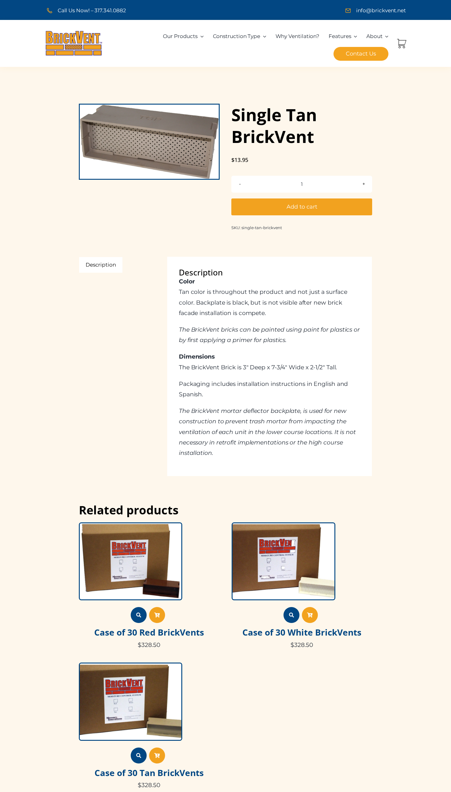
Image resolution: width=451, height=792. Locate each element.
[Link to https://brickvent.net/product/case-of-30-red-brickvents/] (139, 615)
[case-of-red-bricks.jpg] (131, 526)
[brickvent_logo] (74, 32)
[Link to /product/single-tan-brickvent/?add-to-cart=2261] (310, 615)
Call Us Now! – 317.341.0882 (92, 10)
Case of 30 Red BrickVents (149, 632)
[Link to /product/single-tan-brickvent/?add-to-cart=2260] (157, 615)
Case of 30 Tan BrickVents (149, 773)
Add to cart (302, 206)
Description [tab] (101, 265)
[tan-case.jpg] (131, 666)
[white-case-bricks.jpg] (283, 526)
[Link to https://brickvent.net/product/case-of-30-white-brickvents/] (291, 615)
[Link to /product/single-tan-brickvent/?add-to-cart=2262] (157, 755)
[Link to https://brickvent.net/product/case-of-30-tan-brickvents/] (139, 755)
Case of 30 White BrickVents (301, 632)
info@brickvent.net (381, 10)
